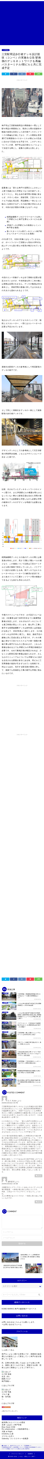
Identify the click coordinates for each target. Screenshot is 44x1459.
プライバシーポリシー (17, 1453)
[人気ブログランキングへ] (22, 1407)
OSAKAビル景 (8, 1434)
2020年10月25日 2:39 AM (10, 1183)
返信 (39, 1176)
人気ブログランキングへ (10, 1411)
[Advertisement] (22, 23)
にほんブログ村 (8, 1385)
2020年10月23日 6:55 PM (10, 1103)
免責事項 (30, 1453)
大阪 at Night (7, 1431)
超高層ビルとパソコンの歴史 (13, 1422)
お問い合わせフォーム (12, 1324)
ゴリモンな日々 (8, 1436)
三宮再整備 (5, 50)
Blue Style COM (8, 1427)
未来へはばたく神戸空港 (12, 1425)
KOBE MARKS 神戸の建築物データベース (19, 1309)
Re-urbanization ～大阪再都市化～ (16, 1429)
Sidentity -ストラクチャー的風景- (15, 1438)
